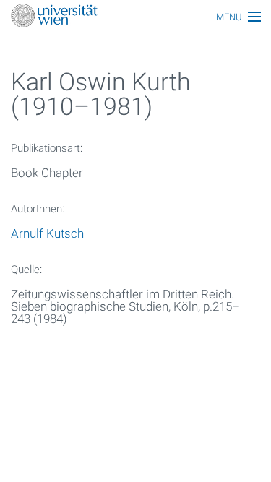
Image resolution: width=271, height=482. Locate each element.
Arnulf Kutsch (47, 233)
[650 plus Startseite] (135, 17)
